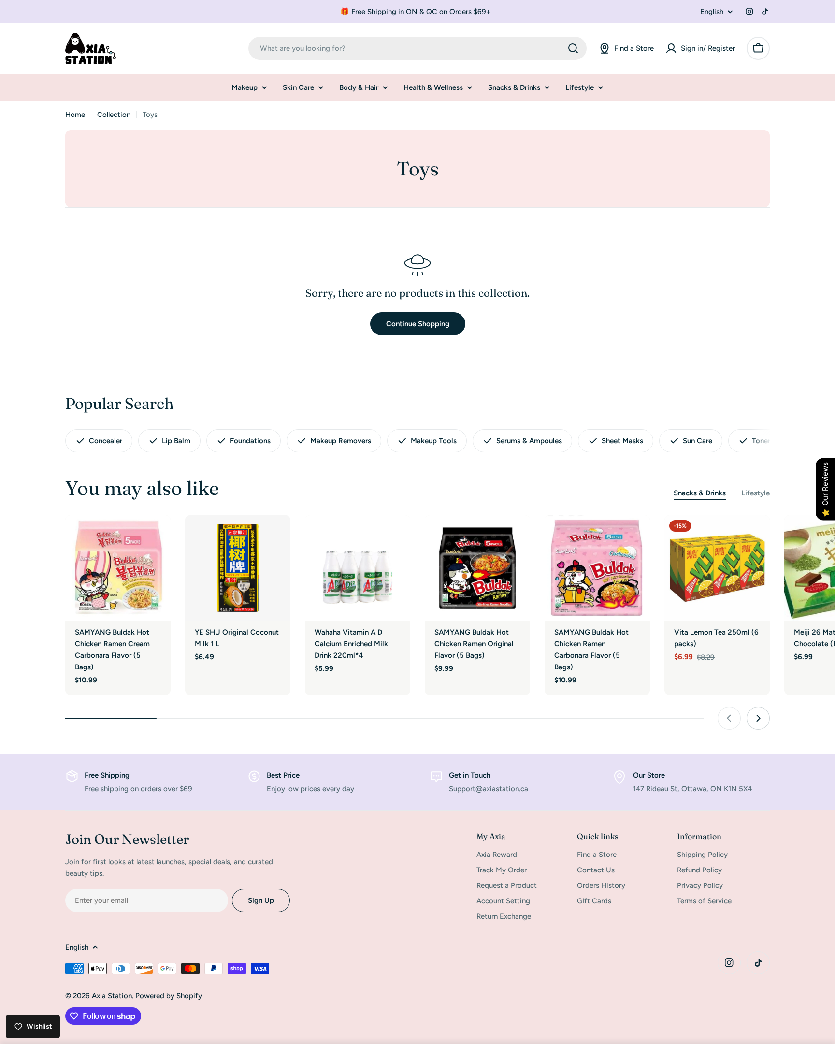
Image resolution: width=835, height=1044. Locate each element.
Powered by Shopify (168, 995)
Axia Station (112, 995)
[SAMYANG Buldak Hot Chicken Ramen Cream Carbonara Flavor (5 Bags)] (118, 568)
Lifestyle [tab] (755, 493)
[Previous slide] (729, 718)
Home (75, 114)
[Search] (573, 48)
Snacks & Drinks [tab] (700, 493)
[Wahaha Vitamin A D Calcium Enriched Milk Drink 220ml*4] (357, 568)
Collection (113, 114)
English (711, 11)
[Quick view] (156, 536)
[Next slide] (758, 718)
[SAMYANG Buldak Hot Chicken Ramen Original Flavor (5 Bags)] (477, 568)
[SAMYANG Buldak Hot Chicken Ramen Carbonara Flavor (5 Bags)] (597, 568)
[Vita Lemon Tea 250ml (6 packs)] (717, 568)
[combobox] (417, 48)
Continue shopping (417, 323)
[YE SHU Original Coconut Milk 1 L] (237, 568)
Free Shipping (107, 775)
